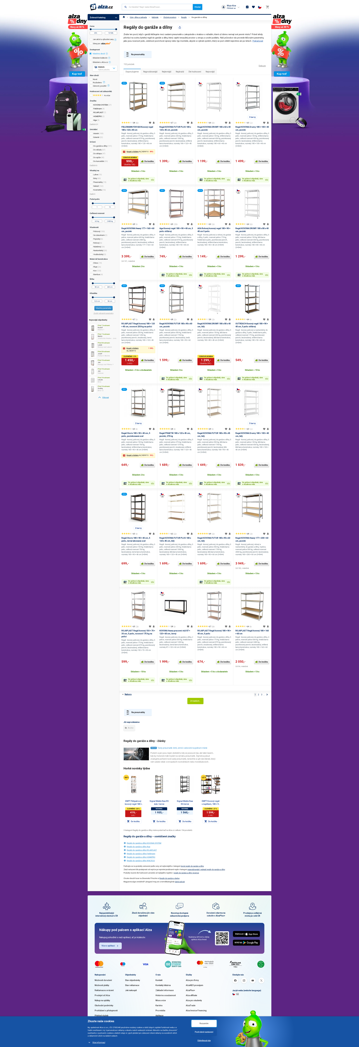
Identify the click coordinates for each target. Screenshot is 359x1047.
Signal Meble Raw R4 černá (185, 802)
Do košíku (149, 161)
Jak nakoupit (131, 990)
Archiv (130, 728)
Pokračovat (257, 41)
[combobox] (157, 7)
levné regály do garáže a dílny (192, 866)
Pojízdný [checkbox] (96, 239)
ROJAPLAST (98, 112)
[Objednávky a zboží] (247, 7)
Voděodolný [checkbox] (98, 254)
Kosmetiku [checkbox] (97, 190)
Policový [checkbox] (96, 231)
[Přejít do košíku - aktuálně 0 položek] (267, 7)
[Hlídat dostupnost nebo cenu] (153, 122)
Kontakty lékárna (163, 985)
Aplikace (159, 1015)
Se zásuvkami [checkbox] (99, 235)
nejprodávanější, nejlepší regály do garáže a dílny (206, 870)
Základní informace (165, 990)
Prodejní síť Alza (102, 995)
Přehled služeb (101, 1015)
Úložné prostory (169, 17)
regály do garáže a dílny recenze (186, 873)
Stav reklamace (132, 985)
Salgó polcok (180, 882)
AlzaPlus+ (190, 990)
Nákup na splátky (102, 1000)
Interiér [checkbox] (96, 133)
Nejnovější (210, 72)
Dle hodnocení (195, 72)
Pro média (160, 1010)
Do (116, 29)
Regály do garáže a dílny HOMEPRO (141, 857)
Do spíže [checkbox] (97, 157)
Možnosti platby (102, 985)
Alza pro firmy (192, 980)
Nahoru (128, 694)
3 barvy (252, 117)
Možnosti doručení (103, 980)
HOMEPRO (97, 116)
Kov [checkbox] (94, 271)
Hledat (198, 7)
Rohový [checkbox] (96, 243)
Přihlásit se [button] (231, 8)
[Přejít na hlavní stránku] (101, 7)
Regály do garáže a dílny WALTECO (141, 861)
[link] (103, 397)
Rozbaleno (97, 83)
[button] (138, 151)
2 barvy (138, 423)
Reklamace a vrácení (104, 990)
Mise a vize (161, 1000)
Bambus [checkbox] (96, 274)
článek (153, 748)
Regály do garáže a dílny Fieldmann (141, 854)
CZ (237, 994)
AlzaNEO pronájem (194, 985)
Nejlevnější (166, 72)
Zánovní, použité (99, 86)
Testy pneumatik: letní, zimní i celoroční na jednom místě (182, 748)
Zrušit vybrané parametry (103, 313)
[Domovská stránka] (124, 17)
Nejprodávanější (150, 72)
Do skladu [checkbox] (97, 150)
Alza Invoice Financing (196, 1010)
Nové (95, 79)
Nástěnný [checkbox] (97, 247)
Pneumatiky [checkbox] (98, 182)
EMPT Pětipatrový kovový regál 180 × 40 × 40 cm (133, 803)
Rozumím (204, 1023)
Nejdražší (180, 72)
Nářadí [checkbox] (96, 186)
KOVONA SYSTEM (100, 105)
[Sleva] (126, 777)
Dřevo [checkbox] (95, 263)
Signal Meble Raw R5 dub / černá (159, 802)
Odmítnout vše (204, 1040)
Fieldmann (97, 109)
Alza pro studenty (194, 1000)
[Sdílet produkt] (180, 27)
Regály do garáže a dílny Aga (138, 847)
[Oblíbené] (253, 7)
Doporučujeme (132, 72)
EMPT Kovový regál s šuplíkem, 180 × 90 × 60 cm (211, 803)
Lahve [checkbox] (95, 175)
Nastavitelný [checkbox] (98, 250)
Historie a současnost (166, 995)
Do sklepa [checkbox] (97, 153)
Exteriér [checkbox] (96, 137)
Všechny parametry (103, 308)
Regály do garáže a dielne (169, 878)
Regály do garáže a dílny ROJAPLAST (142, 850)
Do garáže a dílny (199, 17)
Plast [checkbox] (95, 267)
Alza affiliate (191, 995)
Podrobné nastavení (204, 1032)
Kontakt (159, 980)
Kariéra (159, 1005)
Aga (95, 120)
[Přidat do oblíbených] (150, 122)
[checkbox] (103, 39)
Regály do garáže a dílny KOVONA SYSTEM (144, 843)
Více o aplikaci (108, 946)
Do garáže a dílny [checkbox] (100, 146)
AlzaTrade (190, 1005)
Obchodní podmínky (104, 1005)
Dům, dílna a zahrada (138, 17)
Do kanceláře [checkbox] (98, 161)
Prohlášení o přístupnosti (106, 1010)
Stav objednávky (132, 980)
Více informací (98, 1042)
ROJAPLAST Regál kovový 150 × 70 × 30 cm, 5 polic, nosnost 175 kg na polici (138, 634)
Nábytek (155, 17)
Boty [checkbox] (95, 178)
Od (91, 29)
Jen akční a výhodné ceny (103, 39)
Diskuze (262, 66)
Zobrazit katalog (97, 17)
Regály (184, 17)
